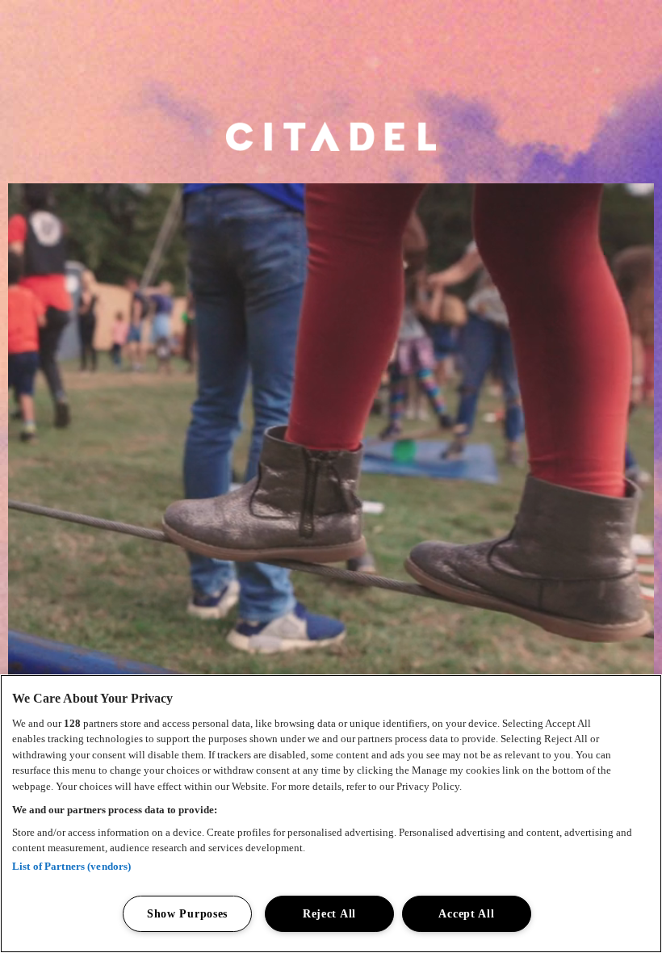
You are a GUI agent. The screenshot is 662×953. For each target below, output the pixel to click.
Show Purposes (187, 913)
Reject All (329, 913)
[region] (331, 813)
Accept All (466, 913)
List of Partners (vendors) (71, 866)
